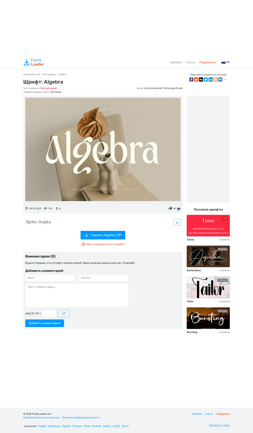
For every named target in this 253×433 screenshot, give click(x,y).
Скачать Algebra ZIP (106, 235)
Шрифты (176, 62)
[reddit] (196, 79)
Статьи (190, 62)
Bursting (192, 332)
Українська (54, 426)
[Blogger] (215, 79)
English (42, 426)
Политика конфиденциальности (80, 417)
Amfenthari (194, 270)
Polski (87, 426)
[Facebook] (191, 79)
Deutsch (96, 426)
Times (190, 239)
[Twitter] (206, 79)
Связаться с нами (219, 425)
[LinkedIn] (211, 79)
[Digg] (201, 79)
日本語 (116, 426)
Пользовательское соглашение (41, 417)
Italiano (107, 426)
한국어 (125, 426)
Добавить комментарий (44, 323)
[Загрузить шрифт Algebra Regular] (177, 222)
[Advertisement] (126, 28)
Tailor (190, 301)
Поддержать (207, 62)
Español (66, 426)
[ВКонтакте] (220, 79)
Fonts (37, 62)
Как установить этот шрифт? (105, 244)
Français (77, 426)
